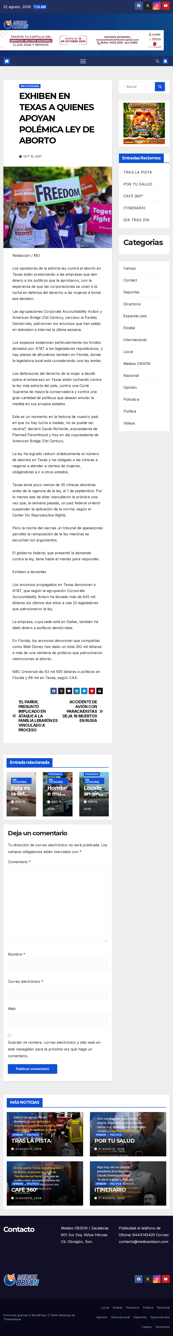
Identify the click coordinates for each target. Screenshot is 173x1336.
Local (128, 351)
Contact (130, 280)
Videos (129, 423)
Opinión (130, 387)
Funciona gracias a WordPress (25, 1315)
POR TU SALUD (137, 184)
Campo (129, 268)
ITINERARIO (134, 208)
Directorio (132, 304)
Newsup (65, 1315)
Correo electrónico (25, 981)
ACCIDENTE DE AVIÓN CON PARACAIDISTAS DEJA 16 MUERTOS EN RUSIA (80, 711)
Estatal (129, 328)
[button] (157, 61)
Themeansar (12, 1319)
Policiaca (55, 774)
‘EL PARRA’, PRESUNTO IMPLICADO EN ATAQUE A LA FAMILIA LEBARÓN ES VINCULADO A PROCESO (38, 716)
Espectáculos (135, 316)
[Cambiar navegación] (83, 61)
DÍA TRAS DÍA (136, 220)
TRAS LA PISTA (137, 172)
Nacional (131, 375)
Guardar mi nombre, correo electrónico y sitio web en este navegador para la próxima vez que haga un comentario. (54, 1049)
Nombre (16, 954)
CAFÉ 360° (133, 196)
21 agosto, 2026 (28, 1149)
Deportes (131, 292)
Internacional (135, 339)
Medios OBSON (136, 363)
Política (129, 411)
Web (12, 1008)
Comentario (19, 862)
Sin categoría (29, 86)
